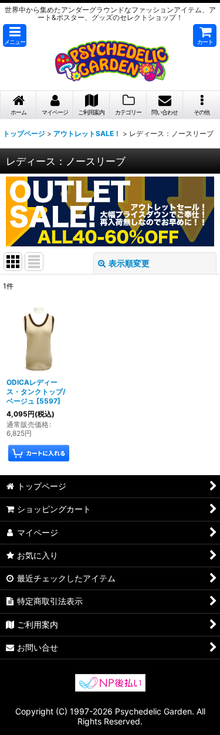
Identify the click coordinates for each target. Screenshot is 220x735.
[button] (14, 35)
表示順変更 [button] (129, 263)
